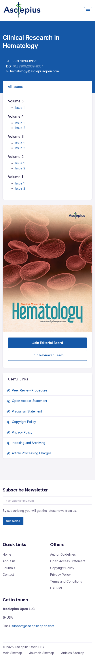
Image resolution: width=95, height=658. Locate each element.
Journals (9, 568)
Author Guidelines (63, 554)
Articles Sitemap (72, 653)
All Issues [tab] (15, 86)
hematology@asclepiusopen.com (34, 71)
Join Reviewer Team (47, 355)
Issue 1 (20, 107)
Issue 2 (20, 128)
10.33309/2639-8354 (28, 66)
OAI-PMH (56, 588)
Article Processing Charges (31, 453)
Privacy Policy (22, 432)
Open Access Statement (29, 401)
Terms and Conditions (66, 581)
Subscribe (13, 521)
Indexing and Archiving (28, 443)
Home (7, 554)
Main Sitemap (12, 653)
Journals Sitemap (41, 653)
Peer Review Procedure (29, 390)
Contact (8, 574)
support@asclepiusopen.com (32, 626)
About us (9, 561)
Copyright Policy (24, 422)
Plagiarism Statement (27, 411)
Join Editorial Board (47, 343)
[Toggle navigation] (88, 10)
